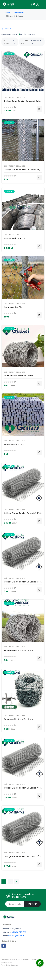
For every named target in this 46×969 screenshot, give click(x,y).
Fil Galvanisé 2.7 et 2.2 (14, 238)
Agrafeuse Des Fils (13, 307)
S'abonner (32, 904)
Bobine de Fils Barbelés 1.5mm (18, 375)
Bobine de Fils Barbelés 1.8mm (18, 719)
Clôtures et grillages (14, 97)
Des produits (19, 13)
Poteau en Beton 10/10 (14, 444)
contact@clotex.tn (16, 936)
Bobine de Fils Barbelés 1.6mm (18, 650)
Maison (7, 13)
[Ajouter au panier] (39, 109)
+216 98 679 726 (19, 932)
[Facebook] (3, 946)
